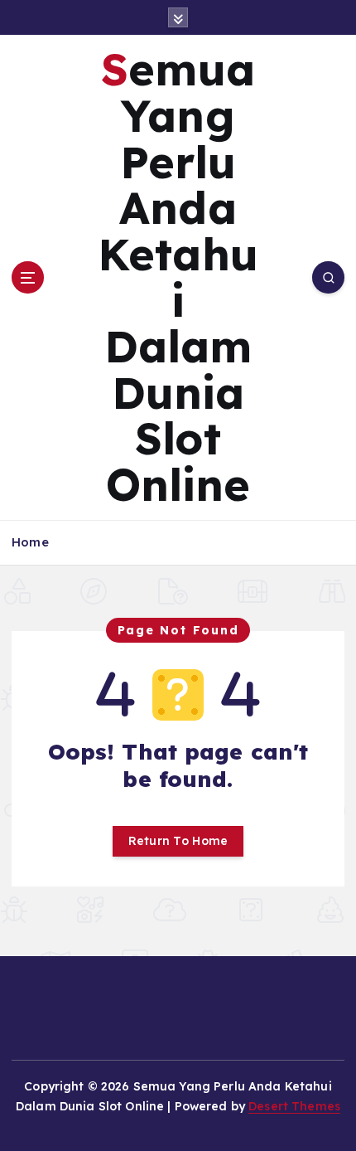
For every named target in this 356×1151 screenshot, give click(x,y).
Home (30, 542)
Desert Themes (294, 1106)
